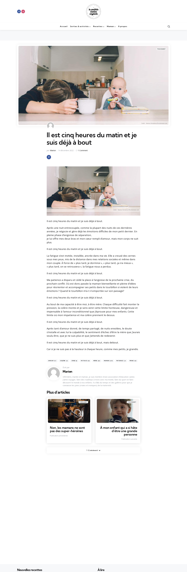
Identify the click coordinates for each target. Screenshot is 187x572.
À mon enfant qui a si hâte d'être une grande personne (118, 431)
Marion (53, 150)
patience (121, 361)
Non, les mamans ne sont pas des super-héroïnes (67, 429)
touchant (161, 49)
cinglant (83, 402)
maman (108, 361)
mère (96, 361)
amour (52, 361)
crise (74, 361)
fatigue (85, 361)
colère (64, 361)
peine (133, 361)
